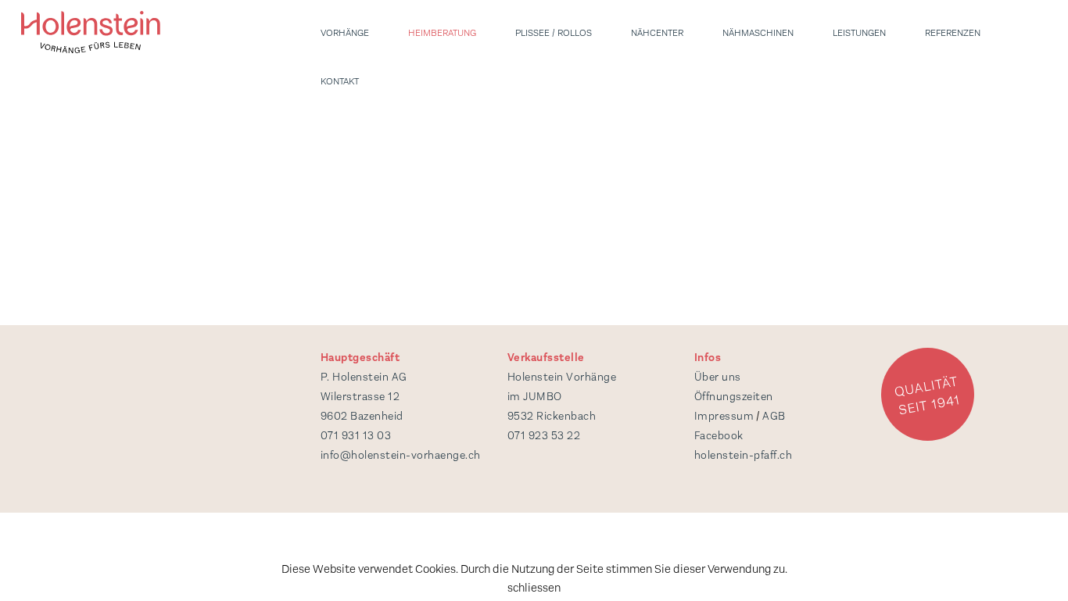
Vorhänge (345, 33)
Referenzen (952, 33)
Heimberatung (442, 33)
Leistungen (859, 33)
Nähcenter (657, 33)
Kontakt (340, 81)
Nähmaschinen (758, 33)
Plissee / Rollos (553, 33)
